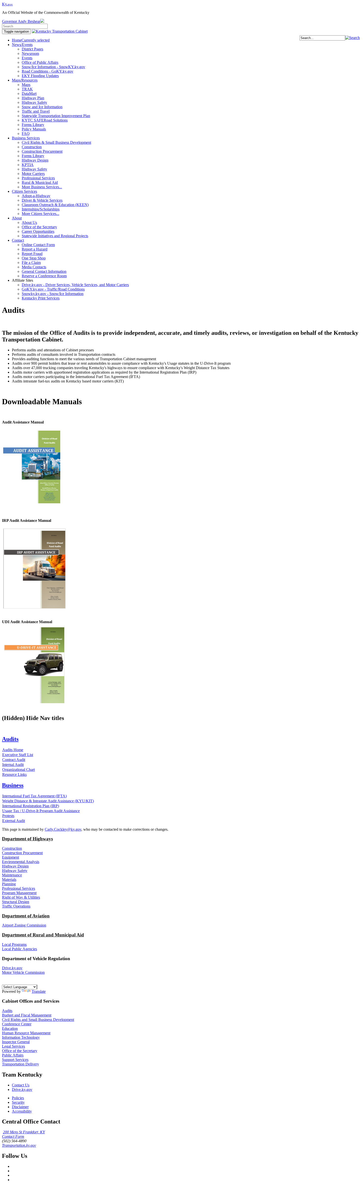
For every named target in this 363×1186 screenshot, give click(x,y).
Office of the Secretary (19, 1051)
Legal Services (13, 1046)
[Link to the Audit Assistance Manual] (31, 503)
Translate (39, 991)
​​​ (34, 608)
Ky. (7, 4)
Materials (9, 879)
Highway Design (15, 866)
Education (10, 1028)
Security (18, 1102)
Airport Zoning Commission (24, 925)
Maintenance (12, 875)
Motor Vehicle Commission (23, 972)
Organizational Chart (18, 769)
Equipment (10, 857)
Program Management (19, 893)
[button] (352, 38)
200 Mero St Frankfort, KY (24, 1132)
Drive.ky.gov (12, 968)
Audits (7, 1011)
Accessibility (22, 1111)
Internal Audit (13, 764)
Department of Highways (27, 838)
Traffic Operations (16, 906)
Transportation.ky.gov (19, 1145)
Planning (9, 884)
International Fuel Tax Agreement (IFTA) (34, 796)
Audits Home (12, 750)
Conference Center (16, 1024)
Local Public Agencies (19, 949)
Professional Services (18, 888)
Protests (8, 816)
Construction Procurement (22, 853)
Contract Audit (13, 760)
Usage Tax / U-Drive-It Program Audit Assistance (41, 811)
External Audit (13, 821)
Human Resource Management (26, 1033)
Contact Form (13, 1136)
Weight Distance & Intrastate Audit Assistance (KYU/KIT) (48, 801)
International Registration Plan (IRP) (30, 806)
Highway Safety (14, 870)
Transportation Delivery (20, 1064)
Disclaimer (20, 1107)
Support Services (15, 1060)
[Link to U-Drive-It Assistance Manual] (34, 703)
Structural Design (15, 902)
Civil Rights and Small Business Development (38, 1019)
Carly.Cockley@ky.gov (63, 829)
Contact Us (20, 1085)
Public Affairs (12, 1055)
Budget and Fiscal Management (26, 1015)
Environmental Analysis (20, 862)
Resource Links (14, 774)
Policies (18, 1098)
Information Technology (21, 1037)
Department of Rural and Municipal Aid (43, 934)
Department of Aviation (26, 915)
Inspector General (16, 1042)
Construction (12, 848)
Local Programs (14, 944)
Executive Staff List (17, 755)
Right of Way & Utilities (21, 897)
